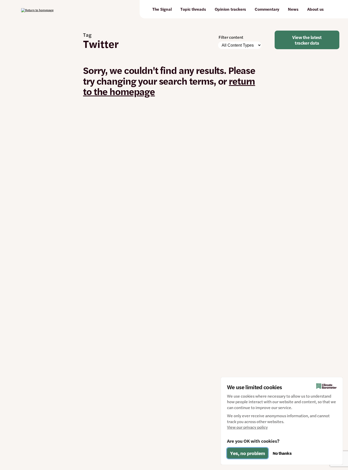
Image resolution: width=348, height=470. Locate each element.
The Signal (162, 9)
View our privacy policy (247, 427)
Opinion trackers (230, 9)
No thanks (282, 453)
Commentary (267, 9)
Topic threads (193, 9)
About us (315, 9)
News (293, 9)
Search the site (332, 9)
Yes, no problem (247, 453)
